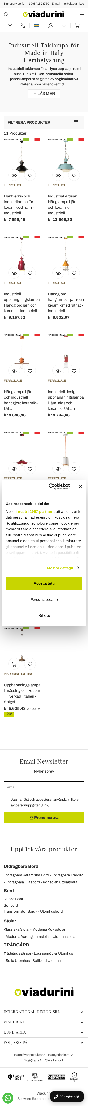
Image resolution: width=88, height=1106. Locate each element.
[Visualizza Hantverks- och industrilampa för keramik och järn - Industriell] (14, 175)
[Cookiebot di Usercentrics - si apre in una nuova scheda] (51, 486)
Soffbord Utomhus (48, 961)
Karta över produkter (28, 1055)
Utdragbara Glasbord (23, 882)
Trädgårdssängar (17, 953)
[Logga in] (50, 25)
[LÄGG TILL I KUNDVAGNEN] (14, 664)
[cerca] (6, 14)
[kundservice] (22, 25)
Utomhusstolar (65, 937)
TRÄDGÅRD (16, 944)
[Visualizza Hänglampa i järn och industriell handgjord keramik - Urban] (14, 370)
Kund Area (15, 1032)
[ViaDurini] (43, 14)
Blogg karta (31, 1060)
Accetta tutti (44, 583)
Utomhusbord (51, 911)
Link (45, 805)
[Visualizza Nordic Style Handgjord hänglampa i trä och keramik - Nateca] (58, 468)
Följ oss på (15, 1042)
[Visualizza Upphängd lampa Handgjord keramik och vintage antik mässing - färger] (14, 468)
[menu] (82, 14)
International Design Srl (32, 1011)
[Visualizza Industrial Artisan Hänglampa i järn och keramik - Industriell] (58, 175)
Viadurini (14, 1021)
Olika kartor (53, 1060)
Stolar (10, 921)
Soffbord (11, 905)
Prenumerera (45, 817)
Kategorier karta (59, 1055)
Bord (9, 890)
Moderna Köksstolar (48, 929)
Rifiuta (44, 615)
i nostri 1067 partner (34, 511)
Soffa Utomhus (18, 961)
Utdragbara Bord (21, 866)
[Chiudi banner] (80, 486)
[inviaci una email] (10, 25)
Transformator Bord (19, 911)
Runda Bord (13, 899)
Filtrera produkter (29, 122)
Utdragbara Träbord (68, 875)
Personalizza (41, 599)
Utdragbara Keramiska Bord (26, 875)
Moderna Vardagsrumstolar (28, 937)
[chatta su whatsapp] (7, 1098)
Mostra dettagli (60, 568)
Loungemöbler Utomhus (53, 953)
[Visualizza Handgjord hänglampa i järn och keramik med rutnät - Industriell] (58, 273)
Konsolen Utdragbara (60, 882)
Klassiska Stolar (17, 929)
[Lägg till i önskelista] (30, 175)
